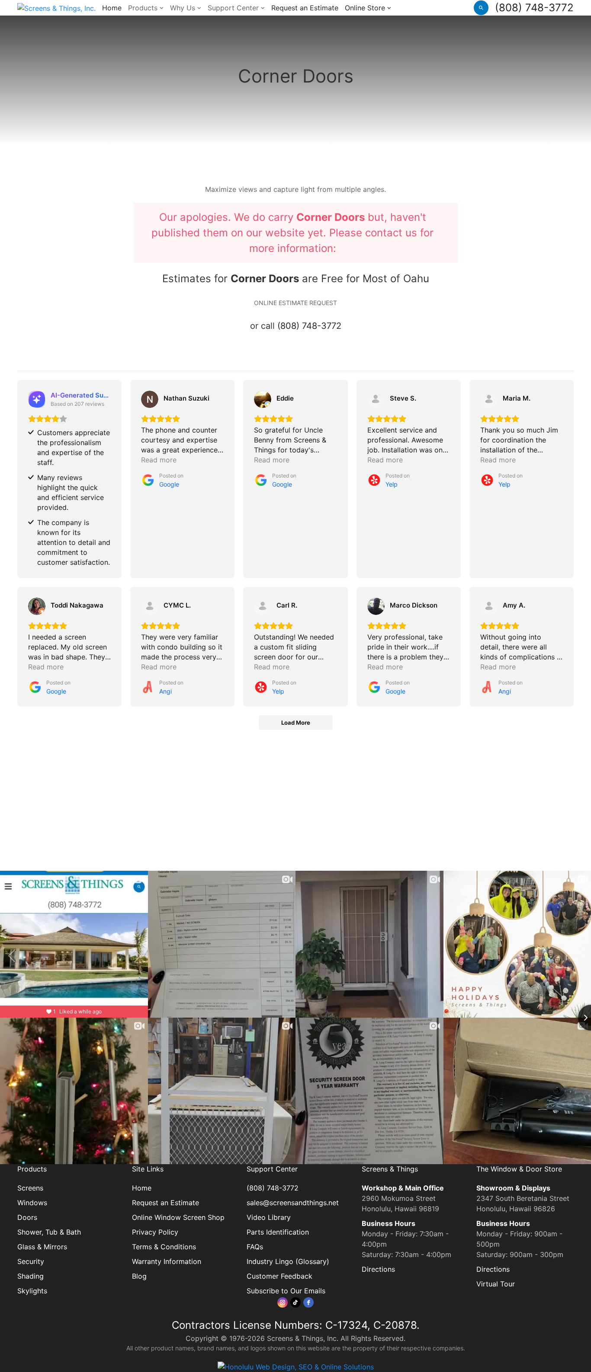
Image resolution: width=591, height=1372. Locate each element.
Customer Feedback (279, 1276)
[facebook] (308, 1302)
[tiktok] (295, 1302)
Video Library (269, 1217)
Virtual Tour (495, 1284)
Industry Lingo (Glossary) (288, 1261)
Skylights (32, 1290)
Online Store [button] (366, 7)
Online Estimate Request (295, 302)
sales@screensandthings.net (293, 1202)
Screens (30, 1188)
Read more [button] (159, 459)
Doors (27, 1217)
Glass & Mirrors (42, 1246)
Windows (32, 1202)
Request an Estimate (304, 7)
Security (30, 1261)
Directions (378, 1269)
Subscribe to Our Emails (286, 1290)
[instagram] (282, 1302)
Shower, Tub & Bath (49, 1232)
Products (144, 7)
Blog (139, 1276)
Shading (30, 1276)
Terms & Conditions (164, 1246)
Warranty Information (166, 1261)
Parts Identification (278, 1232)
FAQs (255, 1246)
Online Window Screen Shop (178, 1217)
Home (112, 7)
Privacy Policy (155, 1232)
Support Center (234, 7)
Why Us (183, 7)
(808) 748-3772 (534, 7)
